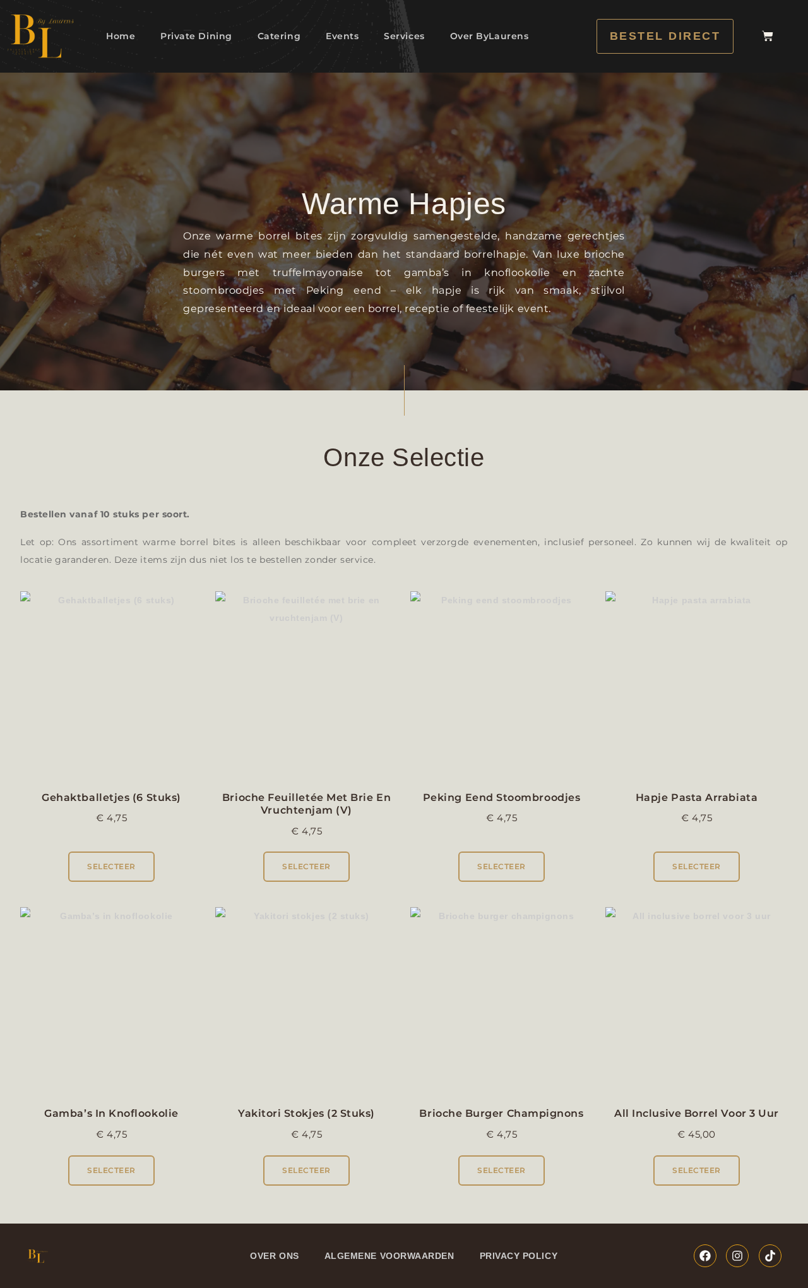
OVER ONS (274, 1256)
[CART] (767, 36)
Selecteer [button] (111, 866)
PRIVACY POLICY (519, 1256)
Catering (279, 36)
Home (120, 36)
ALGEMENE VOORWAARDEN (389, 1256)
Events (342, 36)
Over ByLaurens (489, 36)
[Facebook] (705, 1255)
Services (404, 36)
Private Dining (196, 36)
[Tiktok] (770, 1255)
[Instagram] (737, 1255)
